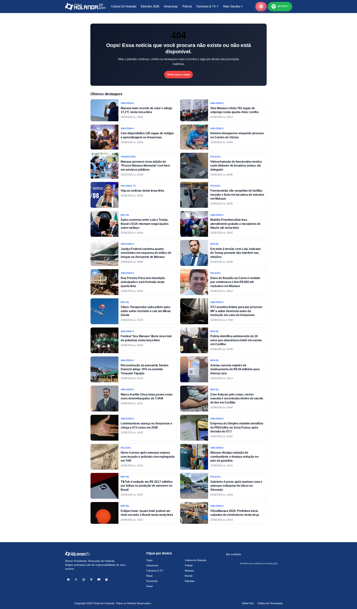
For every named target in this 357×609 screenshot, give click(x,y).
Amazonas (152, 565)
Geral (149, 586)
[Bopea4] (85, 6)
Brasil (149, 575)
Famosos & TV (154, 570)
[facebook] (68, 579)
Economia (151, 580)
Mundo (189, 575)
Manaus (189, 570)
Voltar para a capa (178, 74)
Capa (149, 560)
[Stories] (261, 6)
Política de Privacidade (270, 603)
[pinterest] (91, 579)
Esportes (190, 580)
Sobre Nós (248, 603)
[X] (76, 579)
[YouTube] (99, 579)
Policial (188, 565)
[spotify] (106, 579)
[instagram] (83, 579)
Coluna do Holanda (195, 560)
